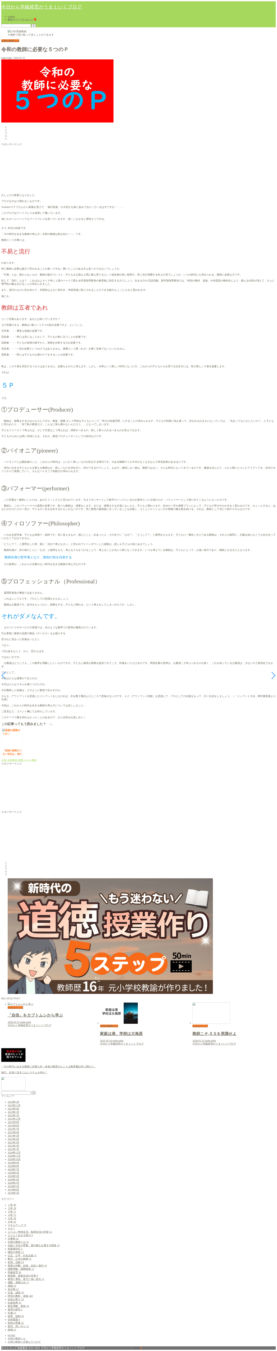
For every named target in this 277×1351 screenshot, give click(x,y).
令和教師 (11, 760)
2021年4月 (13, 1139)
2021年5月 (13, 1135)
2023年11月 (14, 1105)
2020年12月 (14, 1152)
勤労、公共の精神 (19, 1259)
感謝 (12, 1286)
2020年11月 (14, 1156)
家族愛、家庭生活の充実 (23, 1275)
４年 (12, 1215)
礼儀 (12, 1313)
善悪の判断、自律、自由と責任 (27, 1265)
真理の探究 (15, 1309)
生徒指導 (14, 1302)
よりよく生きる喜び (20, 1235)
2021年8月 (13, 1125)
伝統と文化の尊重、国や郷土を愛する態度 (34, 1245)
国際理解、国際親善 (21, 1269)
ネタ (11, 1228)
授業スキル (24, 760)
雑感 (12, 1329)
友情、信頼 (16, 1262)
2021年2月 (13, 1146)
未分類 (13, 1289)
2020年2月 (13, 1183)
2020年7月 (13, 1169)
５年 (12, 1218)
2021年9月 (13, 1122)
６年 (12, 1221)
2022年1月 (13, 1115)
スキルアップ (17, 1225)
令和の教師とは (10, 40)
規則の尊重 (16, 1323)
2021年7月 (13, 1129)
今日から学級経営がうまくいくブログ (41, 6)
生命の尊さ (16, 1299)
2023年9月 (13, 1108)
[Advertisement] (97, 168)
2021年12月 (14, 1119)
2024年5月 (13, 1102)
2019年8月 (13, 1189)
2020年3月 (13, 1179)
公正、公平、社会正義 (22, 1255)
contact (11, 16)
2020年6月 (13, 1172)
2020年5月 (13, 1176)
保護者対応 (15, 1248)
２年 (12, 1208)
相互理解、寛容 (18, 1306)
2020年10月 (14, 1159)
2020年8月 (13, 1166)
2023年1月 (13, 1112)
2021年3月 (13, 1142)
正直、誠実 (16, 1292)
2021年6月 (13, 1132)
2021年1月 (13, 1149)
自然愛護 (14, 1319)
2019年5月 (13, 1193)
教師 (34, 760)
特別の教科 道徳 (20, 1296)
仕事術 (13, 1238)
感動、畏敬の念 (18, 1282)
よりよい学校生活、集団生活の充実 (30, 1232)
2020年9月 (13, 1162)
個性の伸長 (16, 1252)
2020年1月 (13, 1186)
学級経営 (14, 1272)
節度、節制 (16, 1316)
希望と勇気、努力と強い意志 (26, 1279)
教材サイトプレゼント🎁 (22, 19)
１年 (12, 1205)
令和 (3, 760)
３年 (12, 1211)
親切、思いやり (18, 1326)
